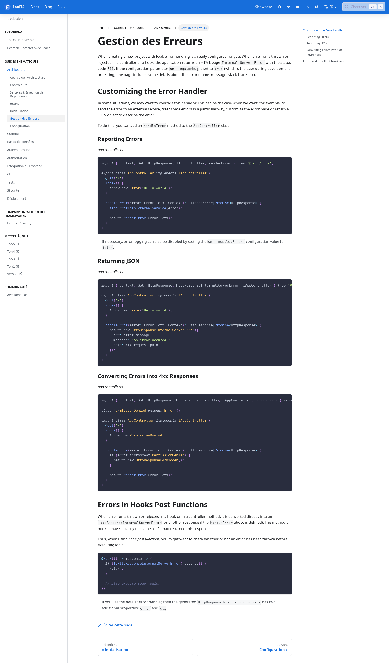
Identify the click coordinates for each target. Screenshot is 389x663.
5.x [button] (60, 6)
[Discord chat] (298, 7)
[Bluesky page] (316, 7)
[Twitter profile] (288, 7)
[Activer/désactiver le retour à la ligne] (278, 285)
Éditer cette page (117, 625)
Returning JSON (317, 43)
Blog (48, 6)
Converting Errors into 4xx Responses (324, 52)
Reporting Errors (317, 37)
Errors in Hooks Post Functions (323, 61)
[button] (33, 31)
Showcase (263, 6)
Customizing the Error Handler (323, 30)
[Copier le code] (286, 162)
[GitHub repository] (279, 7)
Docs (35, 6)
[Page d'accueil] (102, 27)
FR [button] (331, 6)
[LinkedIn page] (307, 7)
